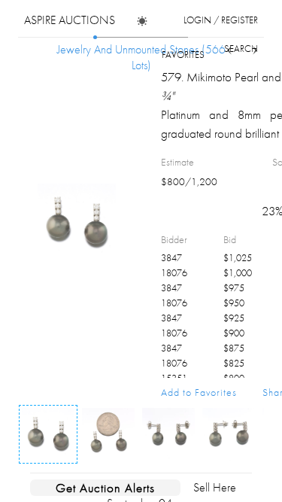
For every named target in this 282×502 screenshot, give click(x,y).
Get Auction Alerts (105, 487)
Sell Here (214, 487)
